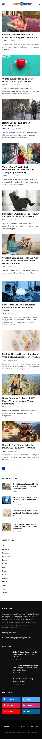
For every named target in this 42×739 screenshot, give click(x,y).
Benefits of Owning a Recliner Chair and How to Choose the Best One (20, 215)
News (4, 574)
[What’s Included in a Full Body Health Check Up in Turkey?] (21, 65)
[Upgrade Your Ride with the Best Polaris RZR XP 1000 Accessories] (21, 431)
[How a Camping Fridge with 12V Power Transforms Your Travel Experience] (21, 384)
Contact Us (24, 727)
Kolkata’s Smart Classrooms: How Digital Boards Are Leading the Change (25, 654)
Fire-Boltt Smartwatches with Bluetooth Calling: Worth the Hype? (20, 36)
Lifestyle (5, 571)
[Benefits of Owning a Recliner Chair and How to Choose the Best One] (21, 200)
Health (4, 564)
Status (4, 582)
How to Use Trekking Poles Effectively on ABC (16, 124)
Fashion (5, 560)
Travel (4, 592)
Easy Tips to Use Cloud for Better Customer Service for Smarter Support (18, 307)
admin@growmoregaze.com (20, 638)
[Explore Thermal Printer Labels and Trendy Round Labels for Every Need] (21, 340)
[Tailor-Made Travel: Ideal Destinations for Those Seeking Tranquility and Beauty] (21, 153)
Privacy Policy (10, 727)
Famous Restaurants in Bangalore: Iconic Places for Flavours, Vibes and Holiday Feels (25, 667)
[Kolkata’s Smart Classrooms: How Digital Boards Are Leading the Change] (6, 654)
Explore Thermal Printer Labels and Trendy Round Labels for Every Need (21, 355)
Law (3, 567)
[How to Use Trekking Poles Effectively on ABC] (21, 109)
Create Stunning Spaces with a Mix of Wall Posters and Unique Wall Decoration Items (20, 261)
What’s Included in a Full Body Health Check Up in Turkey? (17, 80)
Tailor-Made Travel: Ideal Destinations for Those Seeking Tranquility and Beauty (18, 170)
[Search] (38, 3)
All (3, 546)
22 (19, 468)
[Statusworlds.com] (22, 3)
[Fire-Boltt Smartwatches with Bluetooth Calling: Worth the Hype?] (21, 21)
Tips (4, 589)
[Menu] (3, 3)
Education (6, 553)
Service (5, 578)
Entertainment (7, 556)
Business (5, 549)
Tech (4, 585)
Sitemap (34, 727)
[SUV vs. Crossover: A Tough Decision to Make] (6, 681)
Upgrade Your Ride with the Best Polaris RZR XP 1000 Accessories (18, 446)
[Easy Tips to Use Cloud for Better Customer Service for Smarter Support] (21, 291)
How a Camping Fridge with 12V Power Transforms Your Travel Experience (18, 401)
